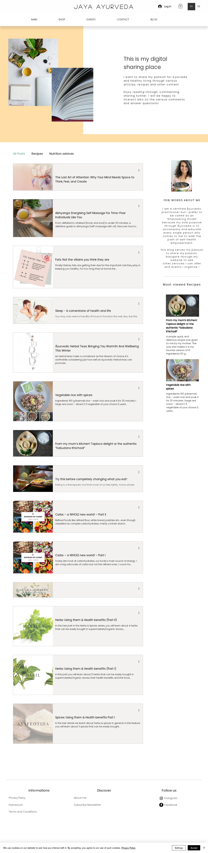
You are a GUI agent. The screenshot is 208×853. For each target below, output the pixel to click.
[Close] (204, 847)
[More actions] (140, 170)
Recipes (37, 153)
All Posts (19, 153)
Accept (193, 847)
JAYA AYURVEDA (104, 6)
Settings (179, 847)
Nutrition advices (61, 153)
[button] (180, 6)
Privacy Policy (128, 847)
